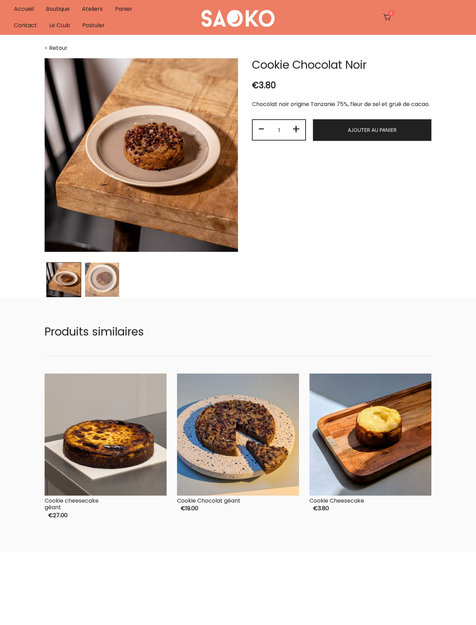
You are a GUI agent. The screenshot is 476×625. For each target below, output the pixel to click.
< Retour (56, 48)
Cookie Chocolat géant (208, 501)
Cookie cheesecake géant (72, 504)
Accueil (24, 9)
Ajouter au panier (372, 130)
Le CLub (59, 25)
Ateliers (92, 9)
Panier (123, 9)
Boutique (58, 9)
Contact (25, 25)
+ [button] (296, 129)
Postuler (93, 25)
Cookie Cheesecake (336, 501)
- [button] (261, 129)
